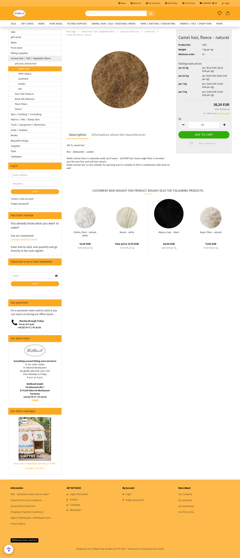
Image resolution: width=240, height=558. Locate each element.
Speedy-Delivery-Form (24, 239)
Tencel (18, 109)
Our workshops (186, 506)
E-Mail (35, 400)
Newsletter (75, 510)
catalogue (16, 156)
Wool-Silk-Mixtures (25, 99)
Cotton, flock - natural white (85, 234)
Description (77, 135)
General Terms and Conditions (26, 500)
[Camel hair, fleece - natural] (120, 79)
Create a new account (22, 199)
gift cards (27, 23)
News (123, 3)
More (219, 23)
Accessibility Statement (23, 506)
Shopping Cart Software (88, 549)
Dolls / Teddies (19, 130)
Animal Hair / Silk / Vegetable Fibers (114, 23)
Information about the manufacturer (118, 135)
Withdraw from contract (24, 540)
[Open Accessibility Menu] (8, 549)
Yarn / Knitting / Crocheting (157, 23)
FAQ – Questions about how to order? (30, 494)
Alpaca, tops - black (169, 232)
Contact (74, 499)
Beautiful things (19, 140)
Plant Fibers (21, 104)
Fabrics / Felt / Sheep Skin (195, 23)
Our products (154, 3)
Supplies (15, 146)
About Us (137, 3)
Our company (185, 494)
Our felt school (186, 512)
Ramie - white (127, 232)
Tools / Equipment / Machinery (28, 124)
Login (226, 3)
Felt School (189, 3)
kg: (179, 118)
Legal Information (79, 494)
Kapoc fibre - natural (211, 232)
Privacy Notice (18, 523)
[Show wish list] (220, 13)
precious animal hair (25, 63)
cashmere (23, 78)
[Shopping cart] (228, 13)
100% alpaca (24, 73)
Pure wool (55, 23)
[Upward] (231, 553)
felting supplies (77, 23)
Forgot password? (20, 203)
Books (14, 135)
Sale (13, 23)
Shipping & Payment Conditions (27, 512)
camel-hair (23, 68)
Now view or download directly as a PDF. (35, 463)
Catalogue (75, 505)
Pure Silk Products (24, 94)
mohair (21, 84)
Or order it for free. (35, 468)
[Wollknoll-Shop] (19, 13)
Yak (20, 89)
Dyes (13, 151)
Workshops (172, 3)
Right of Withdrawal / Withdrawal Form (31, 518)
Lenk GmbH (158, 549)
